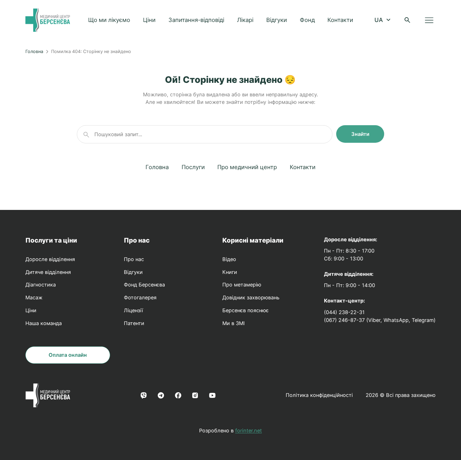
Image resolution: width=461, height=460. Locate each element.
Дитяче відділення (48, 272)
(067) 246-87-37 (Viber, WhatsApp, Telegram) (380, 320)
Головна (34, 51)
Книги (229, 272)
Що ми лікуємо (109, 19)
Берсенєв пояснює (245, 310)
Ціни (149, 19)
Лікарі (245, 19)
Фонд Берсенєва (144, 284)
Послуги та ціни (51, 240)
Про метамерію (241, 284)
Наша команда (43, 323)
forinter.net (248, 430)
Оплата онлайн (68, 355)
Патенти (134, 323)
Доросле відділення (50, 259)
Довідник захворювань (250, 297)
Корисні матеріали (252, 240)
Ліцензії (133, 310)
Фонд (307, 19)
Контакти (340, 19)
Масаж (33, 297)
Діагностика (40, 284)
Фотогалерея (140, 297)
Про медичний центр (247, 166)
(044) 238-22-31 (344, 312)
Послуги (193, 166)
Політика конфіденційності (319, 395)
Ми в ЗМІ (233, 323)
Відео (229, 259)
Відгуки (276, 19)
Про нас (137, 240)
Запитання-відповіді (196, 19)
